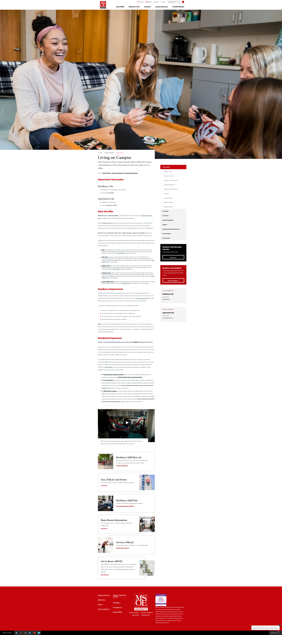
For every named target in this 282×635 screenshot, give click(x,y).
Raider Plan (166, 193)
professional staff (106, 223)
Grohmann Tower (168, 171)
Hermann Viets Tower (169, 176)
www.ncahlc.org (161, 609)
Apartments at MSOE (111, 205)
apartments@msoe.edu (168, 318)
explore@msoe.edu (145, 615)
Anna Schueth (116, 269)
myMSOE (135, 342)
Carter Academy (108, 380)
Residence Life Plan (168, 206)
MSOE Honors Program (110, 391)
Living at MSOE (110, 192)
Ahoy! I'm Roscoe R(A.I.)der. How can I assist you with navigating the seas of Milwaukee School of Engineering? (265, 627)
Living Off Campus (168, 198)
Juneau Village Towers (108, 281)
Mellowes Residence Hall (169, 184)
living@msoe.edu (166, 299)
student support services (142, 298)
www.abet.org (159, 616)
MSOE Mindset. (109, 367)
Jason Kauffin (120, 253)
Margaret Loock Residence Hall (171, 180)
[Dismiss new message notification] (280, 625)
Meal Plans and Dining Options (171, 189)
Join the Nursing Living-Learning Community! (130, 377)
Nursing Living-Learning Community (114, 374)
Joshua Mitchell (125, 283)
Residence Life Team (168, 202)
